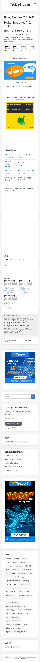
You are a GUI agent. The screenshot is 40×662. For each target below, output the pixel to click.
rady (15, 584)
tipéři (25, 624)
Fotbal (23, 562)
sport (27, 588)
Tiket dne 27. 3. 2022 (11, 455)
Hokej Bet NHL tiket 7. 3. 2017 (9, 290)
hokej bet (7, 319)
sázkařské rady (22, 321)
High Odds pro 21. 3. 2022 (13, 459)
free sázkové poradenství (17, 318)
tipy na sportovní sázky (25, 330)
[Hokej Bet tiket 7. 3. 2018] (10, 298)
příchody (8, 584)
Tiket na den (7, 328)
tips (27, 613)
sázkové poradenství (25, 325)
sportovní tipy (10, 591)
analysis (16, 559)
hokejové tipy (14, 319)
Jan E (17, 577)
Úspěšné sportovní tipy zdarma (13, 331)
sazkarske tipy (8, 322)
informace (9, 577)
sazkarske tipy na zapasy (11, 325)
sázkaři (27, 591)
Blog (6, 155)
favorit (8, 318)
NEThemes (22, 659)
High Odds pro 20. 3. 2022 (13, 467)
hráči (13, 573)
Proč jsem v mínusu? (8, 164)
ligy (23, 577)
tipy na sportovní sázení (11, 330)
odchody (26, 581)
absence (8, 559)
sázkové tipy (25, 327)
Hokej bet (16, 315)
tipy (7, 617)
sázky (19, 610)
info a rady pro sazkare (26, 319)
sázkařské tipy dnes (19, 322)
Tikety (20, 171)
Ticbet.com (20, 4)
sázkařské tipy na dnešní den (12, 324)
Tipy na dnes (24, 328)
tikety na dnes (16, 328)
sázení (20, 591)
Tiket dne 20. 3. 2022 (11, 471)
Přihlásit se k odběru (13, 424)
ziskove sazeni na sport (11, 333)
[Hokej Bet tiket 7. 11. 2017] (25, 284)
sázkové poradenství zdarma (12, 327)
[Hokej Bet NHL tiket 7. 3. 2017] (10, 284)
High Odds (21, 155)
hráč (7, 573)
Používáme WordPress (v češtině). (14, 657)
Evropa (8, 562)
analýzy (24, 559)
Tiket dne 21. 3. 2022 (11, 463)
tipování (20, 613)
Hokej (28, 318)
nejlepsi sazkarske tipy (10, 321)
